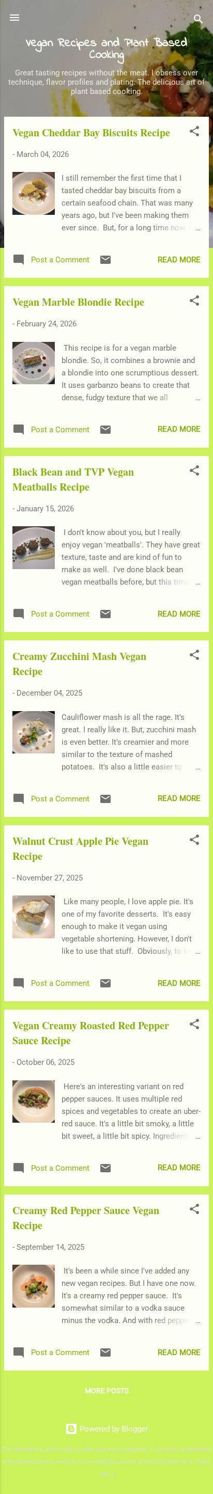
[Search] (198, 21)
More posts (107, 1391)
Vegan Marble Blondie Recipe (78, 301)
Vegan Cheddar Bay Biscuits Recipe (91, 132)
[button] (194, 133)
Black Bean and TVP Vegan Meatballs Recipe (73, 479)
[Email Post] (105, 263)
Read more (179, 259)
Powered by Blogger (113, 1429)
